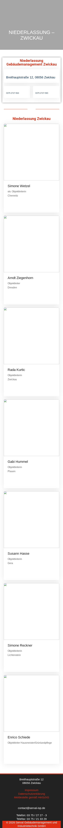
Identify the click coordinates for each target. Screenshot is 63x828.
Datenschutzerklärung (31, 793)
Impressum (31, 790)
